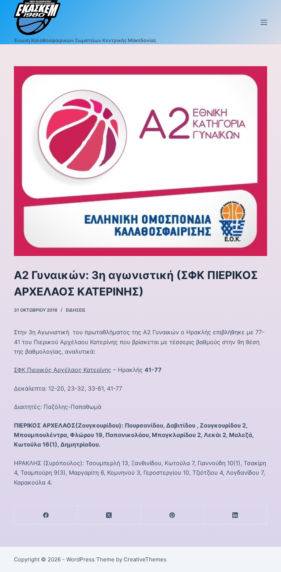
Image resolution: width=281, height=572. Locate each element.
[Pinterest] (172, 515)
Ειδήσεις (76, 310)
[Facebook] (46, 515)
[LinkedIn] (235, 515)
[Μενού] (264, 22)
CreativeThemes (145, 559)
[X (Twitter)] (109, 515)
